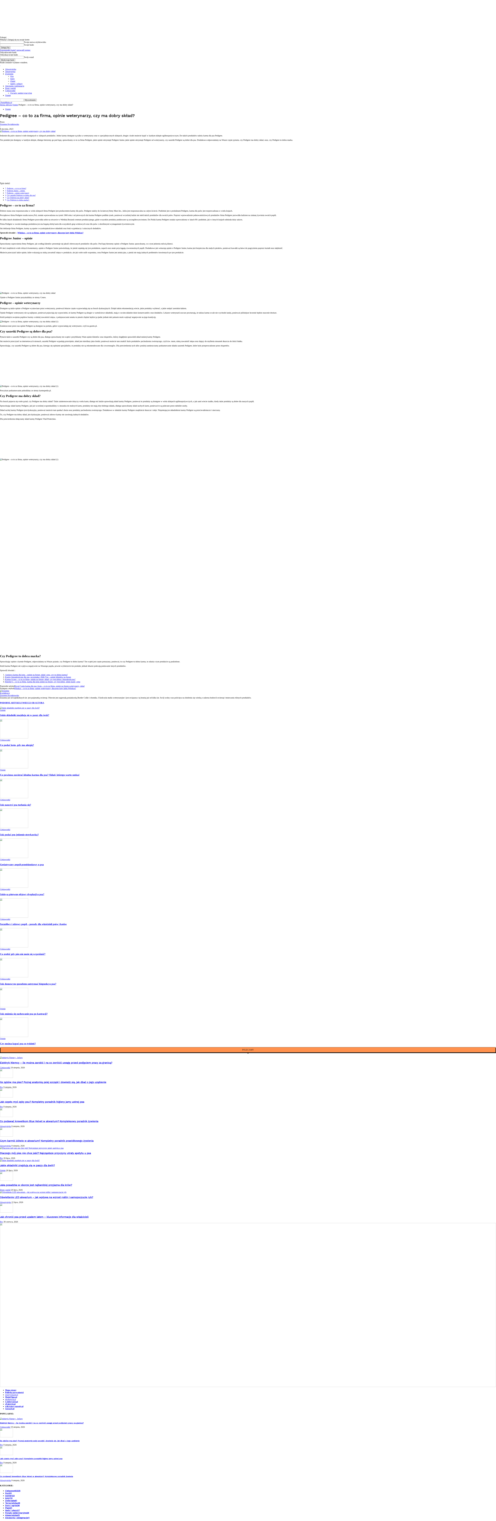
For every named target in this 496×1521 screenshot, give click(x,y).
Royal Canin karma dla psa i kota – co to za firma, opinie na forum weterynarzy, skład (49, 686)
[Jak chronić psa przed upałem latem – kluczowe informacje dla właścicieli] (6, 1212)
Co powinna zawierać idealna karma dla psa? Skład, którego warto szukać (39, 775)
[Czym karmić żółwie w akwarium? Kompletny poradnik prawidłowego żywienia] (6, 1136)
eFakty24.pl (10, 1404)
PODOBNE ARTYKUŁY (11, 703)
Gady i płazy (16, 83)
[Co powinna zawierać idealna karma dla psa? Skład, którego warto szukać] (14, 768)
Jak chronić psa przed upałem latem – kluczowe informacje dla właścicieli (44, 1217)
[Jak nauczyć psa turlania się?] (14, 797)
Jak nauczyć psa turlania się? (15, 804)
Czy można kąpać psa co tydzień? (18, 1043)
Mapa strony (10, 1390)
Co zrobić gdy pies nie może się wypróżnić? (22, 954)
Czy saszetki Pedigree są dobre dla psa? (21, 195)
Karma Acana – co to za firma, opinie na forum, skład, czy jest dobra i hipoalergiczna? (40, 679)
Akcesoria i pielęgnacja (14, 86)
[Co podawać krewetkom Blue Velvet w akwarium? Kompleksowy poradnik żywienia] (6, 1116)
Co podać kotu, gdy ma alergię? (17, 745)
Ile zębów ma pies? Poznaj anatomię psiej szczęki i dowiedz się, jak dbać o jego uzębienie (53, 1082)
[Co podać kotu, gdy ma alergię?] (14, 738)
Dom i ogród (10, 88)
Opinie (8, 95)
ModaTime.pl (11, 1397)
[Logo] (0, 65)
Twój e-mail (29, 57)
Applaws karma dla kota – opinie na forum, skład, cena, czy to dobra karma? (36, 675)
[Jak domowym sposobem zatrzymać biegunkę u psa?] (14, 977)
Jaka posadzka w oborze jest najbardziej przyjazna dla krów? (36, 1185)
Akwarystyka (10, 69)
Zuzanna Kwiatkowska (9, 124)
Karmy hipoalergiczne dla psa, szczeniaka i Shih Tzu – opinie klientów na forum (38, 677)
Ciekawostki (10, 91)
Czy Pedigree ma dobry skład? (18, 198)
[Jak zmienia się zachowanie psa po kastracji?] (14, 1006)
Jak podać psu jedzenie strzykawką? (19, 834)
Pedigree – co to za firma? (16, 188)
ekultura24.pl (10, 1399)
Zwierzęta (9, 74)
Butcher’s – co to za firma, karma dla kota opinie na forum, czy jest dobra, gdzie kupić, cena (42, 682)
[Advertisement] (77, 161)
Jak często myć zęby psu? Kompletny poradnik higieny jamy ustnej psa (42, 1101)
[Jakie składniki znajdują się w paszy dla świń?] (20, 708)
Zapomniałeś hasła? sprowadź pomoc (15, 50)
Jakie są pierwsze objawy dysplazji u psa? (22, 894)
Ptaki (12, 81)
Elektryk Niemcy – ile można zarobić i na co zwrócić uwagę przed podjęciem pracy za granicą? (56, 1062)
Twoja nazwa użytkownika (35, 42)
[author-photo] (5, 693)
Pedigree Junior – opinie (16, 191)
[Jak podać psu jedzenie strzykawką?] (14, 827)
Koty (12, 79)
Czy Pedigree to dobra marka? (18, 200)
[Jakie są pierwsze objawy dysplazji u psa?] (14, 887)
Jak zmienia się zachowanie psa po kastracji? (24, 1013)
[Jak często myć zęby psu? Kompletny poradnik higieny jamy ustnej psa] (6, 1097)
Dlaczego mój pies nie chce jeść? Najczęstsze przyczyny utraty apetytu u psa (45, 1153)
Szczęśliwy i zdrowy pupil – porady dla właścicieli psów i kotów (33, 924)
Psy (12, 76)
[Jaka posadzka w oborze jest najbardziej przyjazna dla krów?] (6, 1180)
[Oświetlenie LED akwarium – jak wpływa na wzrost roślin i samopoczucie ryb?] (33, 1192)
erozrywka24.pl (11, 1395)
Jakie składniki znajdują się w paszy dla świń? (24, 715)
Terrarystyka (10, 71)
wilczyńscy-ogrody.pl (14, 1406)
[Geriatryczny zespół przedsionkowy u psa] (14, 857)
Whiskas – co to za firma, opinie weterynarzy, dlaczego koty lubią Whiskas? (50, 233)
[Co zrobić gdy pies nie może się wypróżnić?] (14, 947)
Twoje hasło (29, 45)
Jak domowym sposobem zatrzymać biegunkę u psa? (28, 984)
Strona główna (6, 105)
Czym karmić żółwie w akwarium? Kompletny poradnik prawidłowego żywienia (47, 1140)
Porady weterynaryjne (21, 93)
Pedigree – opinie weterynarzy (18, 193)
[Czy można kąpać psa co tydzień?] (14, 1036)
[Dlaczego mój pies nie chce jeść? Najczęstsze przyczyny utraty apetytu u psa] (32, 1148)
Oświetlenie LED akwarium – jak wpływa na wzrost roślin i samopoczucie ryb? (46, 1197)
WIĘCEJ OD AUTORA (33, 703)
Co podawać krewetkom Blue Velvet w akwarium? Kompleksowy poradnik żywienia (49, 1121)
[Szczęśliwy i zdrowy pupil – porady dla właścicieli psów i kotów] (14, 917)
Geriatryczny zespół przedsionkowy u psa (22, 864)
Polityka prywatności (14, 1392)
